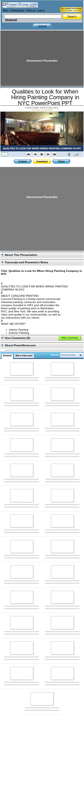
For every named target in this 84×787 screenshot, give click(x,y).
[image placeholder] (21, 368)
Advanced (11, 19)
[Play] (42, 154)
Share (61, 161)
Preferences (17, 10)
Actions (22, 161)
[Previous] (35, 154)
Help (5, 10)
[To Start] (29, 154)
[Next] (48, 154)
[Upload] (42, 26)
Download (42, 161)
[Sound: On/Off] (69, 154)
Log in (41, 10)
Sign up (31, 10)
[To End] (54, 154)
